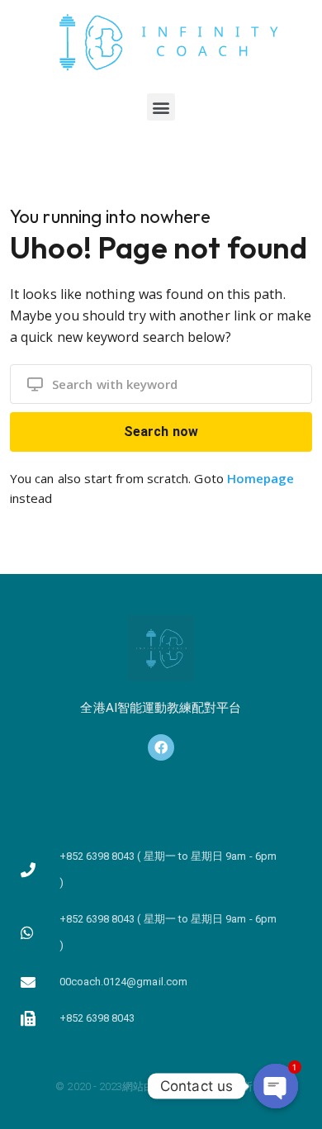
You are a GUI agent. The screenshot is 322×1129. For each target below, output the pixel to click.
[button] (160, 107)
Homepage (261, 478)
